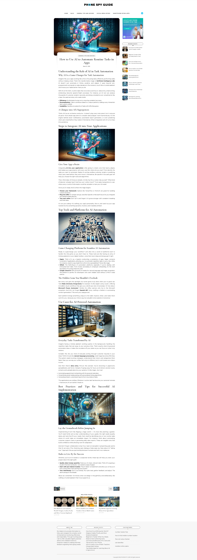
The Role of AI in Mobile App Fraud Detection (135, 90)
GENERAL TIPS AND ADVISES (85, 13)
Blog (72, 13)
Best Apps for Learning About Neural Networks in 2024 (135, 97)
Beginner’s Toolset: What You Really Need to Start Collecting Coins (135, 55)
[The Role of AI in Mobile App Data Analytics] (116, 489)
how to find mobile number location (126, 535)
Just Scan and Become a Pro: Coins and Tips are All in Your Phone (135, 62)
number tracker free (121, 532)
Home (66, 13)
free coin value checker (122, 539)
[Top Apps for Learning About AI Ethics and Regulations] (57, 489)
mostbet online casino (122, 546)
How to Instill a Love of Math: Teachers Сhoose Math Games (136, 69)
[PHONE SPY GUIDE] (98, 5)
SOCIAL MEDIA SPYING (103, 13)
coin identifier (119, 542)
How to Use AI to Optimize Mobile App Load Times (135, 83)
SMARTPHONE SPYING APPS (121, 13)
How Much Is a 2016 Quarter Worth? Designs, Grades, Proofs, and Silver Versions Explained (63, 511)
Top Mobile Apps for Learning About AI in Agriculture (134, 76)
